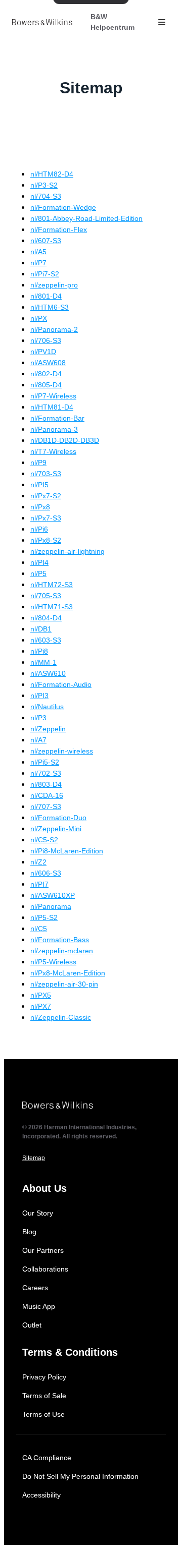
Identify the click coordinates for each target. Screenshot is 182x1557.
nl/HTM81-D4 (51, 407)
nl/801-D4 (46, 296)
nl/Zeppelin (48, 729)
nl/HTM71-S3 (51, 607)
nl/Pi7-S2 (44, 274)
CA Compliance (46, 1458)
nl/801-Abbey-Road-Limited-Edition (86, 218)
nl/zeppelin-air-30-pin (64, 984)
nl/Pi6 (39, 529)
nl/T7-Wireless (53, 451)
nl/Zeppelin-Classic (60, 1017)
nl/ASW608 (48, 363)
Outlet (31, 1325)
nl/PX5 (40, 995)
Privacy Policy (44, 1377)
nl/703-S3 (45, 474)
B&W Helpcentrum (112, 22)
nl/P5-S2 (44, 917)
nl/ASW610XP (52, 895)
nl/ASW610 (48, 673)
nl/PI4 (39, 562)
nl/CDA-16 (46, 795)
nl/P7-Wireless (53, 396)
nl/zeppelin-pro (54, 285)
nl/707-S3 (45, 806)
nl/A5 (38, 252)
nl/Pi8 (39, 651)
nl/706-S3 (45, 340)
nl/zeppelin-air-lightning (67, 551)
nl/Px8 (40, 507)
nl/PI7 (39, 884)
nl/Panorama (50, 906)
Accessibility (41, 1495)
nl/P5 (38, 573)
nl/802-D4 (46, 374)
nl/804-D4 (46, 618)
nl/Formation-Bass (59, 940)
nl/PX (38, 318)
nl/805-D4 (46, 385)
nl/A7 (38, 740)
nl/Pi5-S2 (44, 762)
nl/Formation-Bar (57, 418)
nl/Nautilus (47, 707)
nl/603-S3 (45, 640)
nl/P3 (38, 718)
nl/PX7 (40, 1006)
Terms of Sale (44, 1396)
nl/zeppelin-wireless (61, 751)
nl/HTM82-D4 (51, 174)
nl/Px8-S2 (45, 540)
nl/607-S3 (45, 241)
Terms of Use (43, 1414)
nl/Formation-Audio (61, 684)
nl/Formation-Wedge (63, 207)
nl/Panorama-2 (54, 329)
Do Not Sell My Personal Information (80, 1476)
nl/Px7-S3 (45, 518)
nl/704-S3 (45, 196)
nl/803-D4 (46, 784)
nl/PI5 (39, 485)
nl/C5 (38, 929)
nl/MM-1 (43, 662)
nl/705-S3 (45, 596)
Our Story (37, 1213)
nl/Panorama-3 (54, 429)
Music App (38, 1306)
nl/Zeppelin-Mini (55, 829)
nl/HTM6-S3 (49, 307)
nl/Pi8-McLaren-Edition (66, 851)
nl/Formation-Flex (58, 229)
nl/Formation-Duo (58, 818)
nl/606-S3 (45, 873)
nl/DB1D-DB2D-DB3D (64, 440)
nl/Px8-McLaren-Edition (67, 973)
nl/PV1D (43, 352)
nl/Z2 (38, 862)
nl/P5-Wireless (53, 962)
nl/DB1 (41, 629)
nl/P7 (38, 263)
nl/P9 (38, 462)
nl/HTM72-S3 (51, 585)
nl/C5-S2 (44, 840)
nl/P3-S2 (44, 185)
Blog (29, 1232)
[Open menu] (162, 22)
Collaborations (45, 1269)
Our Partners (43, 1250)
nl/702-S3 (45, 773)
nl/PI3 (39, 695)
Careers (35, 1288)
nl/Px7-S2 (45, 496)
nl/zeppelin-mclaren (61, 951)
